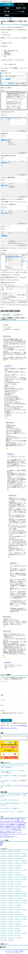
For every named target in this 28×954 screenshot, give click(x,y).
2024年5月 (3, 863)
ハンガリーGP (18, 834)
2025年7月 (10, 854)
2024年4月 (10, 863)
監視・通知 (7, 11)
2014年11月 (11, 938)
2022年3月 (17, 879)
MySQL (16, 826)
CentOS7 (23, 818)
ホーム (2, 18)
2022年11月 (11, 875)
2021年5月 (17, 886)
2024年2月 (24, 863)
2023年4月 (24, 870)
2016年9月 (11, 924)
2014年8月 (10, 940)
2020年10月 (19, 891)
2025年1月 (24, 856)
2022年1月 (3, 882)
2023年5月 (17, 870)
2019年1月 (3, 905)
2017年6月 (24, 917)
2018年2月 (10, 912)
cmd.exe (12, 821)
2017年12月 (3, 914)
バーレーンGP (23, 834)
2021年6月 (10, 886)
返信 (5, 360)
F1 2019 (11, 822)
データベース (19, 832)
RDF (1, 843)
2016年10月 (3, 924)
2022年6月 (24, 877)
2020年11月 (11, 891)
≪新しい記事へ (6, 314)
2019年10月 (19, 898)
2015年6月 (10, 933)
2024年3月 (17, 863)
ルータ (15, 836)
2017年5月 (3, 919)
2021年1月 (17, 889)
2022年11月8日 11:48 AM (14, 564)
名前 (2, 695)
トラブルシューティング (7, 834)
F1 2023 (2, 824)
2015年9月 (11, 931)
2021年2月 (10, 889)
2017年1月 (3, 921)
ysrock (6, 366)
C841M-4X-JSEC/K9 (10, 818)
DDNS (2, 310)
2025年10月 (17, 851)
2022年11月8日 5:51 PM (7, 632)
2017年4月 (10, 919)
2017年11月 (11, 914)
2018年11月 (18, 905)
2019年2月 (24, 903)
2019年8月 (10, 900)
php (19, 826)
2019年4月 (10, 903)
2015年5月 (17, 933)
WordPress (19, 827)
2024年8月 (10, 860)
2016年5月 (17, 926)
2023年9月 (11, 868)
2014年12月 (3, 938)
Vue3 (4, 827)
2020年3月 (10, 896)
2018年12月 (10, 905)
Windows (11, 310)
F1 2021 (20, 822)
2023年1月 (17, 872)
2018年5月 (17, 910)
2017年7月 (17, 917)
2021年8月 (18, 884)
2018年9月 (11, 907)
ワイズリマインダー (6, 1)
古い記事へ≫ (18, 314)
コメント (4, 681)
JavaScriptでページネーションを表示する (12, 811)
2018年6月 (10, 910)
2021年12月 (10, 882)
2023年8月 (18, 868)
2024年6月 (24, 860)
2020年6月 (24, 893)
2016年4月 (24, 926)
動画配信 (7, 15)
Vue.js (1, 827)
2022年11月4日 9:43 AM (8, 367)
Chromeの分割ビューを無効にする (10, 775)
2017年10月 (19, 914)
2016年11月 (18, 921)
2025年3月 (10, 856)
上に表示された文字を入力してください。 (13, 713)
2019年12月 (3, 898)
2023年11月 (18, 865)
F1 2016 (22, 821)
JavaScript (21, 824)
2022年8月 (10, 877)
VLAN (22, 826)
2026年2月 (3, 851)
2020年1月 (24, 896)
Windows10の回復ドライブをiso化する (11, 785)
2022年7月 (17, 877)
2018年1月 (17, 912)
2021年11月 (18, 882)
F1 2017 (2, 822)
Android (2, 818)
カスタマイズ (16, 829)
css (15, 821)
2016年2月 (10, 928)
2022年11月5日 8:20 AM (10, 424)
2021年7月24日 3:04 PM (7, 326)
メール (2, 700)
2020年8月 (10, 893)
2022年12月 (3, 875)
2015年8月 (18, 931)
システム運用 (7, 4)
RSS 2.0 (2, 842)
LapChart (8, 826)
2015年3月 (3, 935)
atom (1, 845)
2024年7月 (17, 860)
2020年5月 (3, 896)
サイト (2, 705)
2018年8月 (18, 907)
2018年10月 (3, 907)
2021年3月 (3, 889)
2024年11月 (11, 858)
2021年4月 (24, 886)
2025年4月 (3, 856)
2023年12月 (10, 865)
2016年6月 (10, 926)
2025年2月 (17, 856)
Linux (12, 826)
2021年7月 (3, 886)
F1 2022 (24, 822)
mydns (7, 310)
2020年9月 (3, 893)
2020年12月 (3, 891)
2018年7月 (3, 910)
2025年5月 (24, 854)
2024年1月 (3, 865)
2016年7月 (3, 926)
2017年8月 (10, 917)
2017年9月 (3, 917)
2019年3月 (17, 903)
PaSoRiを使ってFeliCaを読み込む (9, 800)
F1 (18, 820)
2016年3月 (3, 928)
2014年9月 (3, 940)
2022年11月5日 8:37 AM (11, 455)
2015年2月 (10, 935)
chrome (1, 821)
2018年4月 (24, 910)
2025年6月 (17, 854)
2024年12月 (3, 858)
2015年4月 (24, 933)
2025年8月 (3, 854)
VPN (25, 826)
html (16, 824)
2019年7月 (17, 900)
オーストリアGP (8, 829)
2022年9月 (3, 877)
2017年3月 (17, 919)
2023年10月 (3, 868)
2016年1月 (17, 928)
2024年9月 (3, 860)
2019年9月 (3, 900)
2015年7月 (3, 933)
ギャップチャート (7, 832)
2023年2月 (10, 872)
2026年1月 (10, 851)
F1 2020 (15, 822)
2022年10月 (19, 875)
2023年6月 (10, 870)
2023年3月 (3, 872)
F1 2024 (7, 824)
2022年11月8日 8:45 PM (8, 663)
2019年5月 (3, 903)
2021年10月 (3, 884)
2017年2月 (24, 919)
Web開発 (7, 8)
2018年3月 (3, 912)
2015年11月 (3, 931)
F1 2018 (6, 822)
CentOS (18, 818)
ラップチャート (7, 836)
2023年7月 (3, 870)
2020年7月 (17, 893)
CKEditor (8, 821)
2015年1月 (17, 935)
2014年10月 (19, 938)
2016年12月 (10, 921)
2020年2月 (17, 896)
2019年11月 (11, 898)
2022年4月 (10, 879)
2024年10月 (19, 858)
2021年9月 (11, 884)
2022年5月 (3, 879)
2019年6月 (24, 900)
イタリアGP (2, 829)
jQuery (2, 826)
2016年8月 (18, 924)
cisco (5, 821)
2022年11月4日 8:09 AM (7, 337)
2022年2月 (24, 879)
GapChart (12, 824)
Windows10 (17, 310)
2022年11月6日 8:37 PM (13, 497)
